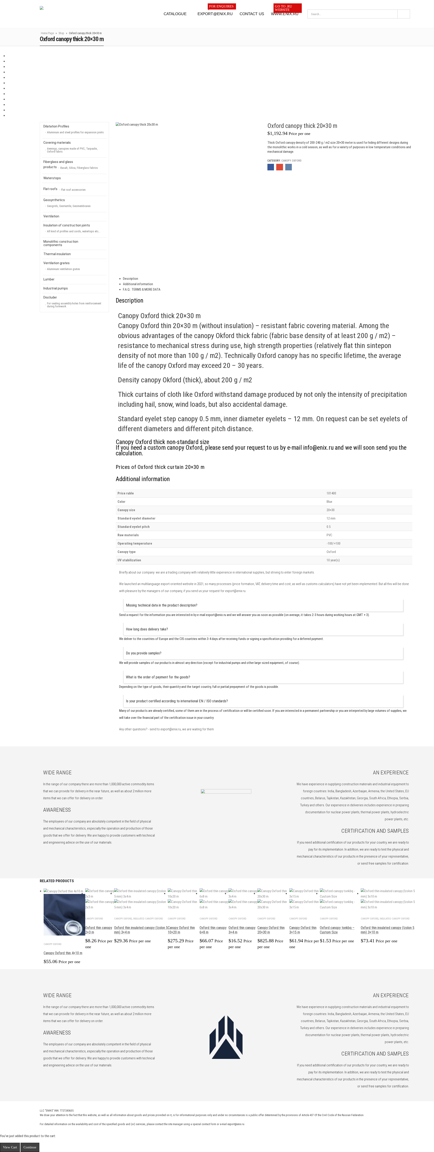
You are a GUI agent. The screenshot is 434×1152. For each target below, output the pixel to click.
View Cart (10, 1147)
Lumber (48, 279)
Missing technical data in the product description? (161, 605)
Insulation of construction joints (71, 228)
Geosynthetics (67, 203)
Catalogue (175, 14)
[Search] (404, 14)
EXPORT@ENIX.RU (216, 12)
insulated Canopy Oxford (148, 918)
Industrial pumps (55, 288)
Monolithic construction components (60, 243)
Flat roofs (64, 189)
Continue (30, 1147)
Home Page (47, 33)
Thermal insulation (57, 254)
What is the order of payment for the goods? (158, 677)
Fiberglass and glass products (70, 164)
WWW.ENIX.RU (284, 12)
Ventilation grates (61, 266)
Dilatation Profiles (73, 129)
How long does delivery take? (147, 629)
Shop (61, 33)
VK (288, 167)
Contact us (252, 14)
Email (279, 167)
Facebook (270, 167)
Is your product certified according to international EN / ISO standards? (177, 701)
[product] (64, 912)
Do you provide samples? (143, 653)
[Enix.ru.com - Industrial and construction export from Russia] (63, 14)
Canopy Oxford (291, 160)
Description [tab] (130, 279)
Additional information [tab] (138, 284)
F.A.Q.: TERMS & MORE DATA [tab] (141, 289)
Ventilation (51, 216)
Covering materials (70, 147)
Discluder (72, 302)
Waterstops (52, 178)
